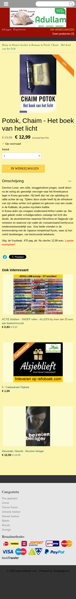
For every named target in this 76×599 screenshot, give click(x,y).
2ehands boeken (11, 511)
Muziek (6, 525)
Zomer (5, 502)
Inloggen (6, 29)
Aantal (5, 149)
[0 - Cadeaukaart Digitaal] (38, 362)
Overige (6, 529)
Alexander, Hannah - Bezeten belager (23, 451)
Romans (35, 45)
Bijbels (6, 520)
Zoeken (70, 4)
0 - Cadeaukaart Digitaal (15, 387)
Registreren (19, 29)
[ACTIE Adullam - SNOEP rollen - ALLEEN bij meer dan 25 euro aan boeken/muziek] (38, 294)
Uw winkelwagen (62, 29)
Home (5, 45)
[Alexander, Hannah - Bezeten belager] (38, 426)
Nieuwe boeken (20, 45)
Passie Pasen (10, 507)
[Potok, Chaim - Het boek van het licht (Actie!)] (38, 83)
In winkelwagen (25, 168)
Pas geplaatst (10, 498)
